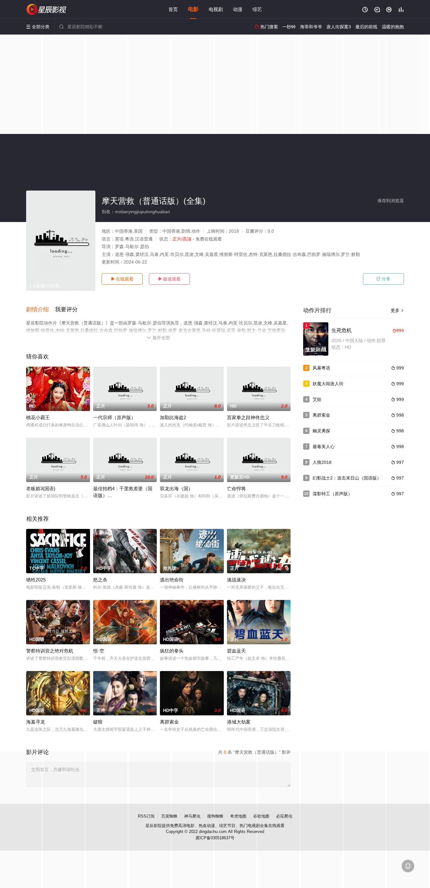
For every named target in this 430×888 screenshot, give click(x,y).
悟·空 (98, 650)
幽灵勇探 (321, 430)
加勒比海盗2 (173, 417)
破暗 (98, 721)
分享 (383, 278)
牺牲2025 (36, 579)
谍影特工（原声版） (332, 493)
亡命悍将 (236, 488)
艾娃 (317, 399)
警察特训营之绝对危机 (49, 650)
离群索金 (169, 721)
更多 (397, 310)
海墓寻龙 (35, 721)
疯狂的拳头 (172, 650)
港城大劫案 (239, 721)
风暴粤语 (321, 367)
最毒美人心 (324, 446)
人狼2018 (322, 462)
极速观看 (169, 278)
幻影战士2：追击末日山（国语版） (347, 477)
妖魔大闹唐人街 (328, 383)
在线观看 (122, 278)
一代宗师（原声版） (114, 417)
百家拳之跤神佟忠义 (248, 417)
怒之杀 (100, 579)
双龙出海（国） (176, 488)
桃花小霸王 (38, 417)
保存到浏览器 (390, 200)
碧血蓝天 (236, 650)
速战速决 (236, 579)
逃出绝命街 (172, 579)
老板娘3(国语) (40, 488)
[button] (40, 310)
